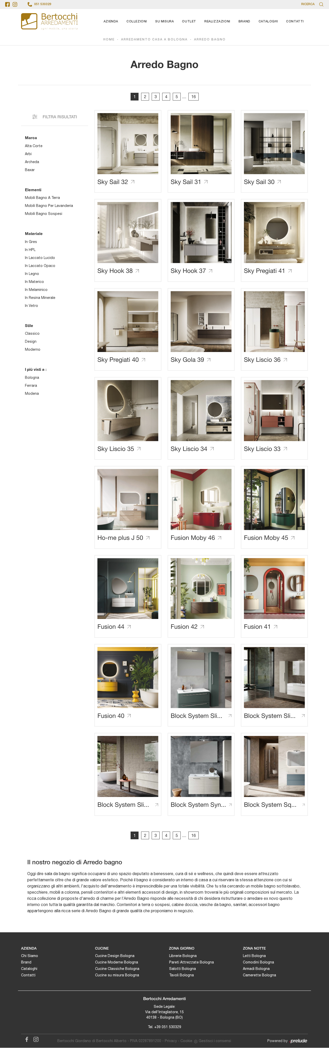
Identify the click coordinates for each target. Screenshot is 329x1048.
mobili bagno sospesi (43, 214)
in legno (32, 274)
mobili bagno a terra (42, 198)
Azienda (111, 21)
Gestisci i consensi (215, 1041)
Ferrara (31, 385)
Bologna (32, 377)
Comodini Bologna (258, 962)
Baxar (30, 170)
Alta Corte (33, 146)
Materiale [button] (34, 233)
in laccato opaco (40, 266)
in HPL (30, 250)
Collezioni (136, 21)
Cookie (186, 1041)
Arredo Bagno (210, 39)
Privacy (171, 1041)
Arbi (28, 154)
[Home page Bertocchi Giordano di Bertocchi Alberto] (49, 21)
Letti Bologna (254, 956)
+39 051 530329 (167, 1027)
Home (109, 39)
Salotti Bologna (182, 969)
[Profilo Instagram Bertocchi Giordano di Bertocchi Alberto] (15, 4)
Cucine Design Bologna (114, 956)
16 (193, 96)
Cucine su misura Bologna (117, 975)
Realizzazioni (217, 21)
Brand (244, 21)
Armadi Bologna (256, 969)
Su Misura (164, 21)
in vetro (31, 306)
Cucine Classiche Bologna (117, 969)
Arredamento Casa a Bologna (154, 39)
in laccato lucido (40, 258)
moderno (32, 349)
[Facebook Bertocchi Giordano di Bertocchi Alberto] (25, 1038)
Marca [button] (31, 137)
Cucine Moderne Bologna (116, 962)
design (30, 341)
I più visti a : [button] (36, 369)
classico (32, 333)
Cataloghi (268, 21)
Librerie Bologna (183, 956)
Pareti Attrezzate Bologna (191, 962)
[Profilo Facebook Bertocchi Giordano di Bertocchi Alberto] (7, 4)
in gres (31, 242)
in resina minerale (40, 298)
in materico (34, 282)
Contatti (295, 21)
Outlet (189, 21)
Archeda (32, 162)
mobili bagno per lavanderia (49, 206)
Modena (32, 393)
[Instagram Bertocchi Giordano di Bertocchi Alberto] (34, 1038)
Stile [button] (29, 325)
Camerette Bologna (259, 975)
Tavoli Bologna (181, 975)
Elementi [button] (33, 189)
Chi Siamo (29, 956)
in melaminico (36, 290)
